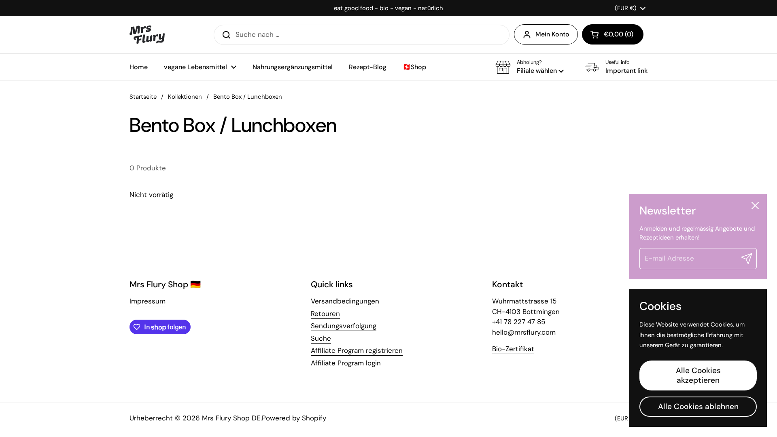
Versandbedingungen (345, 301)
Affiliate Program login (346, 363)
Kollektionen (185, 97)
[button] (612, 34)
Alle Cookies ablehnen (698, 406)
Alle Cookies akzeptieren (698, 375)
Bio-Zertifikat (513, 348)
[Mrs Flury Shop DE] (147, 34)
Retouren (325, 313)
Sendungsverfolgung (343, 325)
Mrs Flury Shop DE (231, 418)
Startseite (143, 97)
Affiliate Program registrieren (357, 350)
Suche (321, 338)
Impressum (148, 301)
